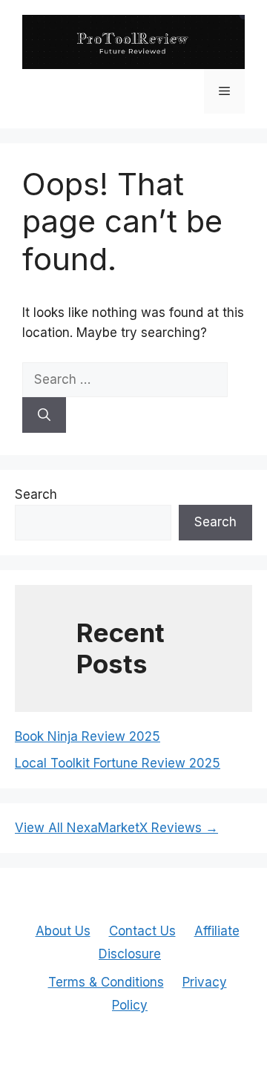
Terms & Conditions (106, 982)
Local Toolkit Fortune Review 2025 (117, 763)
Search (36, 494)
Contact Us (142, 930)
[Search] (44, 415)
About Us (63, 930)
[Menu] (224, 91)
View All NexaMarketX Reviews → (116, 827)
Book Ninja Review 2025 (87, 736)
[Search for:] (125, 379)
